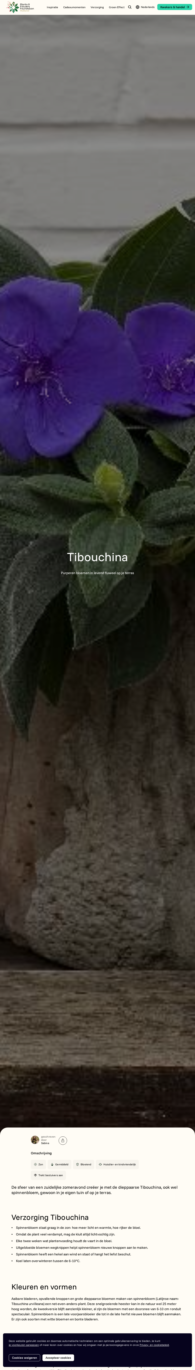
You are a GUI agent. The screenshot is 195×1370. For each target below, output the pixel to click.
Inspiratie (52, 7)
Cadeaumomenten (74, 7)
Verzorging (97, 7)
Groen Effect (116, 7)
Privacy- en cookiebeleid (154, 1345)
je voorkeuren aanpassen (24, 1345)
